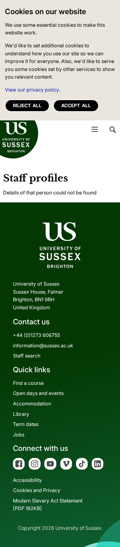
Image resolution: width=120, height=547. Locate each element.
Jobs (18, 435)
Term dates (25, 424)
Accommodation (32, 403)
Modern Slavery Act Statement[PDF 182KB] (47, 505)
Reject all (27, 105)
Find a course (28, 383)
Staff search (26, 356)
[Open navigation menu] (94, 129)
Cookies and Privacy (36, 490)
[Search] (112, 134)
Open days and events (38, 393)
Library (21, 414)
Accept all (76, 105)
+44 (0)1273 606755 (36, 335)
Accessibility (27, 480)
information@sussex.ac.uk (43, 345)
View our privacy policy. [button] (32, 90)
